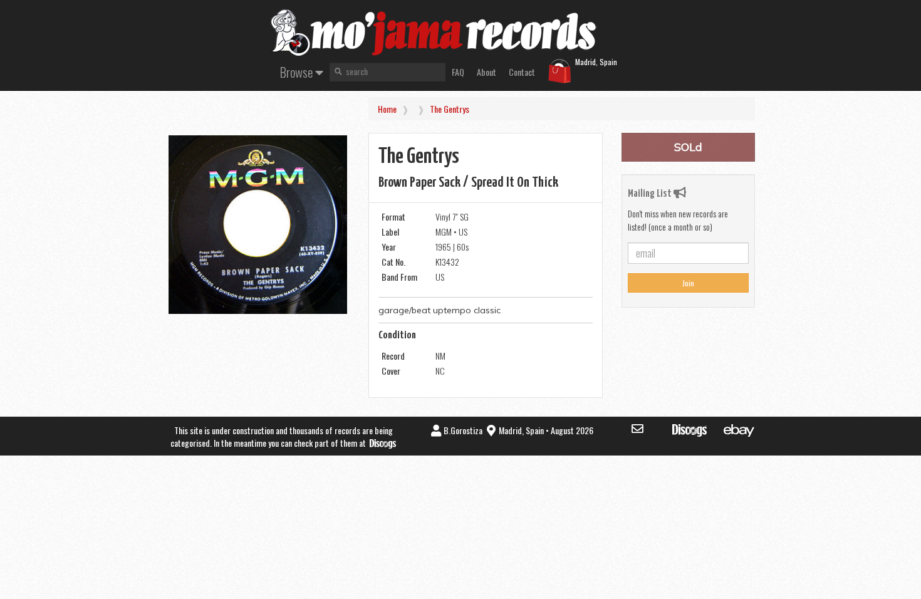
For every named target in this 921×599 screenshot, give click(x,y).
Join (688, 283)
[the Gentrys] (258, 224)
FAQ (458, 71)
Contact (522, 71)
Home (387, 108)
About (486, 71)
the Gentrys (449, 108)
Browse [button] (297, 71)
